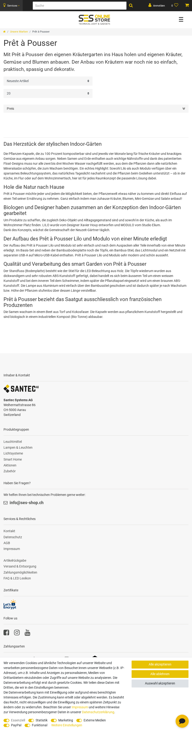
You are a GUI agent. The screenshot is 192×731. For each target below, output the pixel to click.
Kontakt (9, 531)
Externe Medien (95, 720)
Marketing (65, 720)
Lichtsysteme (13, 453)
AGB (7, 543)
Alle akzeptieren (160, 664)
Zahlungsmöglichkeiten (20, 572)
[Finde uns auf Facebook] (6, 634)
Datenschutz (13, 537)
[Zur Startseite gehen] (4, 31)
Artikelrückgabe (15, 560)
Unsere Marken (19, 31)
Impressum (12, 549)
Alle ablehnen (160, 674)
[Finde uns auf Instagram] (17, 634)
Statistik (42, 720)
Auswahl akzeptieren (160, 683)
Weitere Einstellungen (66, 725)
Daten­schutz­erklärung (98, 712)
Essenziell (18, 720)
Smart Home (13, 459)
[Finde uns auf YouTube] (27, 634)
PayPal (16, 725)
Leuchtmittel (13, 442)
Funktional (39, 725)
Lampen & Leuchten (18, 447)
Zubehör (10, 471)
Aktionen (10, 465)
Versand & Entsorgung (20, 566)
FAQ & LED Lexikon (17, 578)
